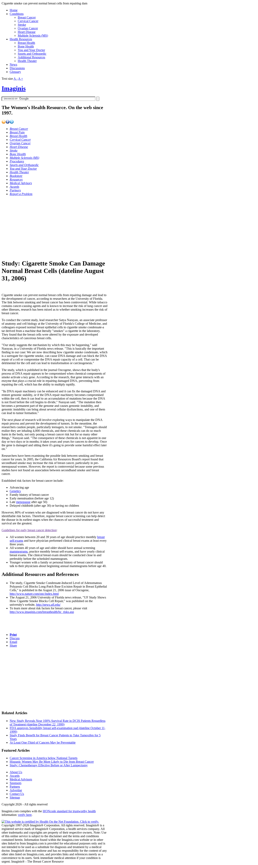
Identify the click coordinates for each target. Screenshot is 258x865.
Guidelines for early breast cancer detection (29, 530)
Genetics (15, 491)
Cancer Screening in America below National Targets (43, 758)
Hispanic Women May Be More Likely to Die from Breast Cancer (52, 761)
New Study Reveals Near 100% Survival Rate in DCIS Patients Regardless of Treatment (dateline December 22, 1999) (57, 722)
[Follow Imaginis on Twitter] (12, 122)
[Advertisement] (54, 227)
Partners (15, 786)
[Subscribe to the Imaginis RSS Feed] (4, 122)
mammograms (19, 551)
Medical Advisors (21, 779)
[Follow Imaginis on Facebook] (8, 122)
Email (13, 642)
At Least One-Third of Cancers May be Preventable (43, 742)
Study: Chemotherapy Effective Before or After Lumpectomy (49, 765)
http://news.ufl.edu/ (48, 604)
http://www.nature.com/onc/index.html (34, 593)
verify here (25, 814)
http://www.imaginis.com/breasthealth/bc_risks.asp (42, 612)
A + (20, 78)
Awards (15, 775)
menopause (23, 502)
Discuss (15, 638)
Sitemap (15, 797)
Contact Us (17, 794)
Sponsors (15, 783)
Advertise (16, 790)
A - (16, 78)
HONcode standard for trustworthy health (69, 811)
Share (13, 645)
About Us (16, 772)
